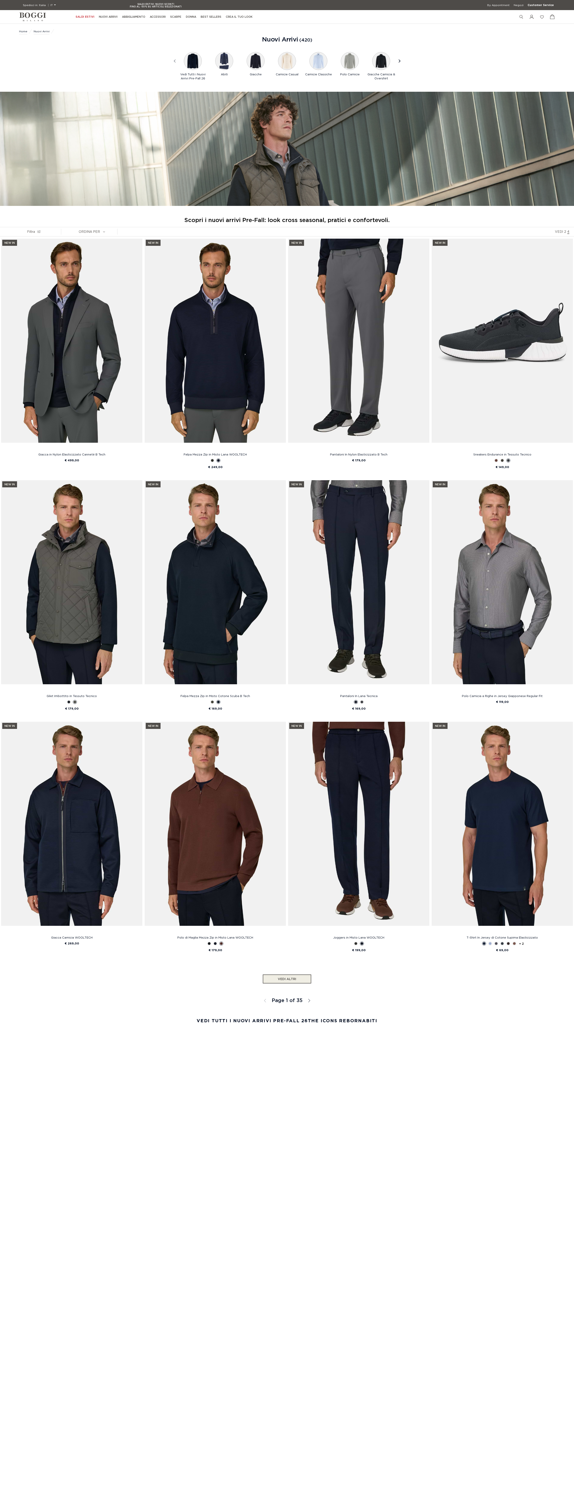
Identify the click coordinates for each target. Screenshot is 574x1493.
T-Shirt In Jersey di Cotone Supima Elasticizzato (502, 937)
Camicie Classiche (318, 74)
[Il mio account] (531, 17)
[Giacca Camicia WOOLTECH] (71, 828)
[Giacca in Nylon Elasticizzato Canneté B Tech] (71, 345)
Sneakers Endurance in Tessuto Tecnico (502, 454)
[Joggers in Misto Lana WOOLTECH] (358, 828)
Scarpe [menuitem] (175, 16)
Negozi (519, 5)
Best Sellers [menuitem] (211, 16)
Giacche (256, 74)
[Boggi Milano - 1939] (32, 17)
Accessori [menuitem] (158, 16)
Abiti (224, 74)
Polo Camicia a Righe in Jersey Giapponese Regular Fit (502, 696)
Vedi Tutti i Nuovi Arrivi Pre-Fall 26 (193, 76)
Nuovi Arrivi (42, 31)
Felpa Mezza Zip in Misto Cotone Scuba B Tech (215, 696)
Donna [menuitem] (191, 16)
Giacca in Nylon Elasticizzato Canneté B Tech (71, 454)
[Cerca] (521, 17)
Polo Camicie (350, 74)
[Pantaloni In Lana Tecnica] (358, 586)
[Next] (399, 61)
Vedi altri (287, 979)
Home (23, 31)
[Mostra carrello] (552, 17)
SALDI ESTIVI (85, 17)
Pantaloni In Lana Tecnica (359, 696)
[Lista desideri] (542, 17)
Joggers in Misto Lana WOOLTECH (358, 937)
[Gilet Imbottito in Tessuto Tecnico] (71, 586)
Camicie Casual (287, 74)
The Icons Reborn (335, 1021)
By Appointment (498, 5)
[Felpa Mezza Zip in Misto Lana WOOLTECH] (215, 345)
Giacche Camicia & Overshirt (381, 76)
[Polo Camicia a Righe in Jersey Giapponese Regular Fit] (502, 586)
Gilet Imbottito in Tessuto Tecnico (72, 696)
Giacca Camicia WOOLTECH (72, 937)
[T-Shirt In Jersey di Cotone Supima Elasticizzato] (502, 828)
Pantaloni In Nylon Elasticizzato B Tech (358, 454)
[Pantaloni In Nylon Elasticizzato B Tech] (358, 345)
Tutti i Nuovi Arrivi (308, 1000)
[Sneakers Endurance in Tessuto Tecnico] (502, 345)
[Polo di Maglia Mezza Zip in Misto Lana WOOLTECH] (215, 828)
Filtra (31, 231)
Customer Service (541, 5)
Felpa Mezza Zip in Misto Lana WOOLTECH (215, 454)
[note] (104, 231)
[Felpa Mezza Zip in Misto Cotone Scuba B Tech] (215, 586)
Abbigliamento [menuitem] (133, 16)
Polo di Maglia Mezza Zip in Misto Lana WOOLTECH (215, 937)
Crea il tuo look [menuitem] (239, 16)
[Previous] (175, 61)
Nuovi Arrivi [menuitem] (108, 16)
